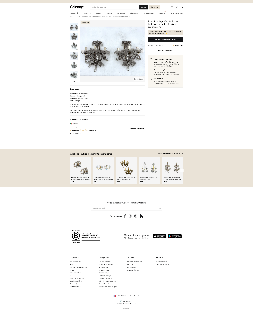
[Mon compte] (167, 7)
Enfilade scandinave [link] (105, 278)
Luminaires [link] (121, 13)
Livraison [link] (131, 264)
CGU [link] (72, 275)
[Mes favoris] (177, 7)
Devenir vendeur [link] (161, 262)
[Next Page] (142, 51)
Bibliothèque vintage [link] (106, 264)
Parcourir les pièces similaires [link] (165, 39)
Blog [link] (71, 264)
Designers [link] (87, 13)
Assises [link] (109, 13)
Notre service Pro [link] (133, 270)
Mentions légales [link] (77, 278)
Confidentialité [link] (76, 281)
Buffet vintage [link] (103, 267)
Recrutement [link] (75, 273)
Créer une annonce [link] (162, 264)
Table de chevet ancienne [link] (107, 281)
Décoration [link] (134, 13)
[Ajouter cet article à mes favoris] (181, 21)
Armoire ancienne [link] (105, 262)
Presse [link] (72, 270)
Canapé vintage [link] (104, 273)
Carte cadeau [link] (132, 267)
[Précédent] (74, 21)
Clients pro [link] (154, 7)
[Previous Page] (82, 51)
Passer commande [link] (134, 262)
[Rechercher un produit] (135, 7)
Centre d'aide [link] (75, 287)
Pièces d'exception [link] (176, 13)
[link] (77, 7)
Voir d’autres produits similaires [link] (169, 153)
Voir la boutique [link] (75, 133)
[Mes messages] (172, 7)
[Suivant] (74, 81)
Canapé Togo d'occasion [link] (107, 284)
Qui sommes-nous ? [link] (76, 262)
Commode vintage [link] (105, 275)
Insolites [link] (162, 12)
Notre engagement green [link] (78, 267)
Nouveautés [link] (74, 13)
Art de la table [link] (148, 13)
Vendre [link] (143, 7)
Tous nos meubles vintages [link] (108, 287)
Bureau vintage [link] (104, 270)
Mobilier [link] (99, 13)
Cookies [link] (74, 284)
